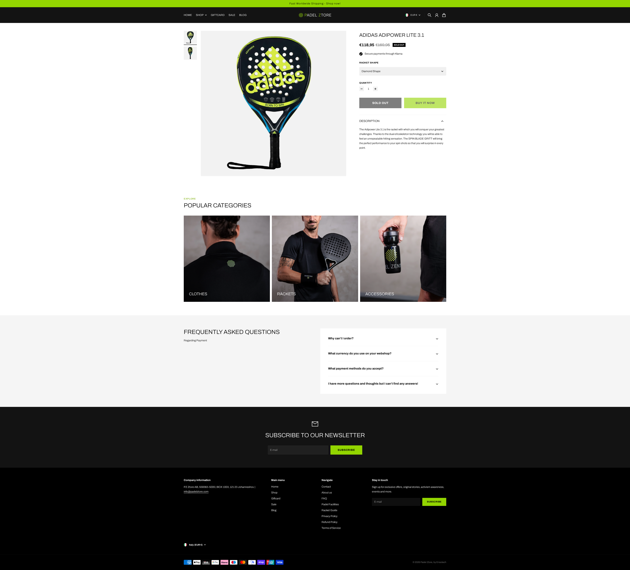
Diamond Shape (371, 71)
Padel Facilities (330, 504)
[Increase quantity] (375, 89)
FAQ (324, 498)
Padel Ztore (426, 562)
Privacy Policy (329, 516)
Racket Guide (329, 510)
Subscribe (346, 450)
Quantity (365, 83)
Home (274, 486)
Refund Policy (329, 522)
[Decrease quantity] (361, 89)
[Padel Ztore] (315, 15)
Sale (273, 504)
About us (327, 492)
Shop (200, 15)
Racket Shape (368, 62)
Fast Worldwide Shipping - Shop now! (315, 3)
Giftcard (275, 498)
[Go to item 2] (190, 53)
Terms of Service (331, 528)
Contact (326, 486)
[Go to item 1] (190, 37)
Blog (273, 510)
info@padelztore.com (196, 491)
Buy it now (425, 103)
